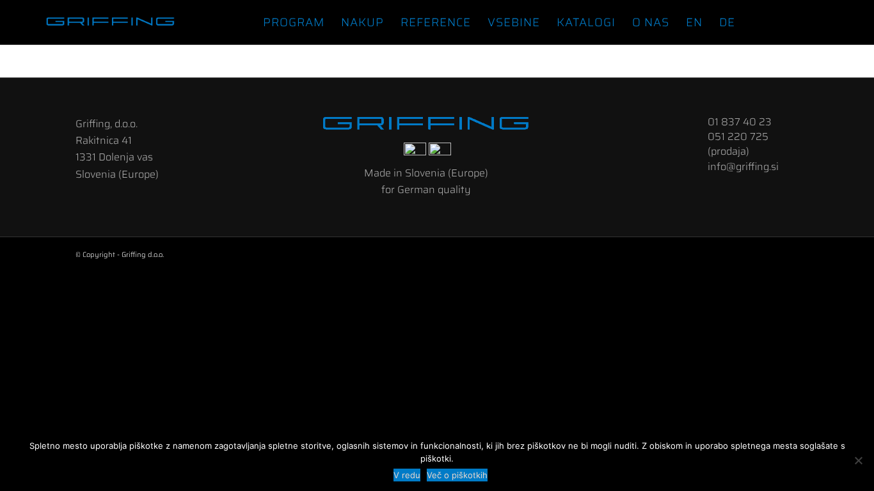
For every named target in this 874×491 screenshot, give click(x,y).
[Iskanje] (756, 22)
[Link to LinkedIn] (808, 21)
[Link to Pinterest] (847, 21)
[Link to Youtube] (828, 21)
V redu (406, 475)
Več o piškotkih (457, 475)
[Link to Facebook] (789, 21)
